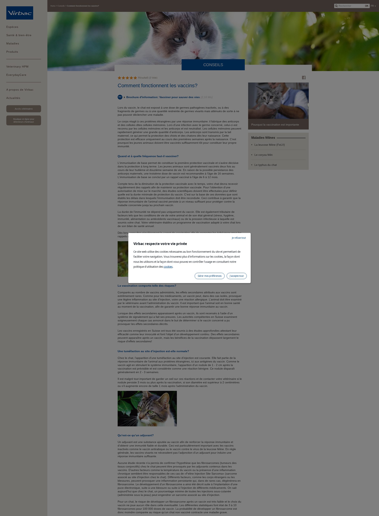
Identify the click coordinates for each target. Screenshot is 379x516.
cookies (168, 266)
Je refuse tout (239, 237)
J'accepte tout (237, 276)
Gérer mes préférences (209, 276)
